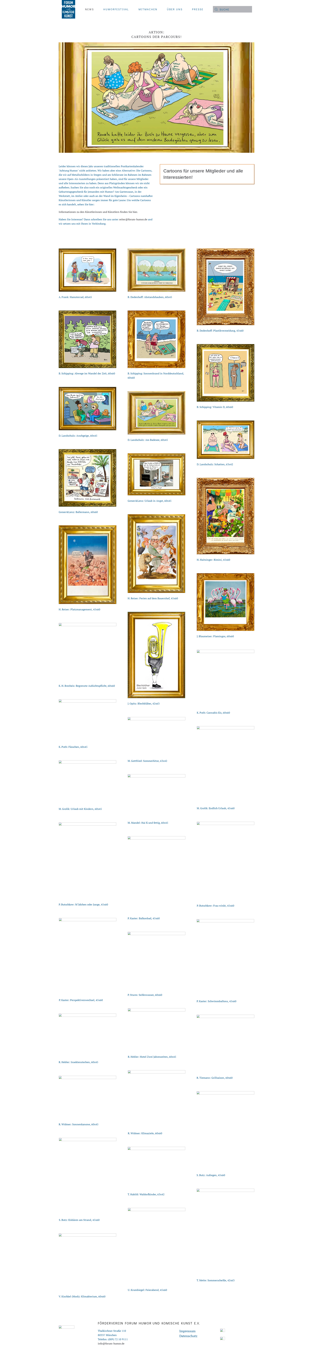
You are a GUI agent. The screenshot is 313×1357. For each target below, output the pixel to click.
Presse (197, 9)
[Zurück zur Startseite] (68, 9)
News (89, 9)
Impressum (187, 1331)
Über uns (175, 9)
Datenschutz (188, 1336)
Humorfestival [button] (116, 9)
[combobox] (232, 9)
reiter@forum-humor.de (133, 219)
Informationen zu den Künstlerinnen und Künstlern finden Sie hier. (98, 212)
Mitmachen (148, 9)
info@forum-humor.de (111, 1343)
